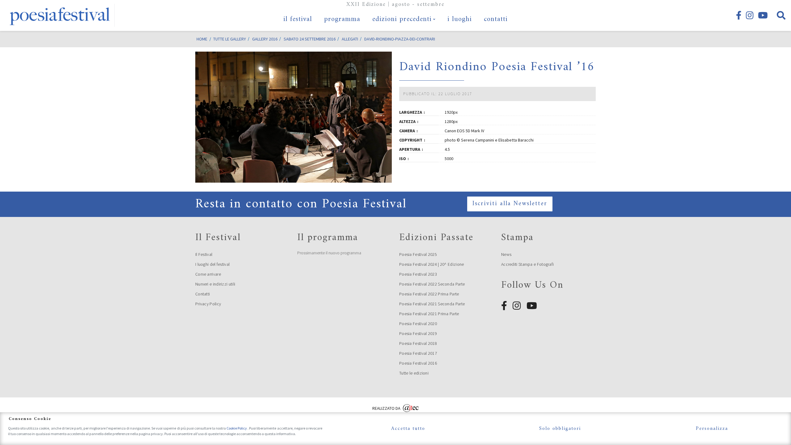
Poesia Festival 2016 (418, 363)
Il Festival (203, 254)
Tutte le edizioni (414, 373)
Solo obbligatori (560, 428)
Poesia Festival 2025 (418, 254)
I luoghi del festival (212, 264)
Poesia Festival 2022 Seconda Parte (432, 284)
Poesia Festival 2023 (418, 274)
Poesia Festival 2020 (418, 323)
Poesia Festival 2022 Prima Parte (429, 294)
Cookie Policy (236, 428)
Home (202, 39)
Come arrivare (208, 274)
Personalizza (712, 428)
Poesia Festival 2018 (418, 343)
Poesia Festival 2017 (418, 353)
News (506, 254)
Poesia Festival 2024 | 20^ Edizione (431, 264)
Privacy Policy (208, 304)
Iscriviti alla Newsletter (509, 203)
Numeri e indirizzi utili (215, 284)
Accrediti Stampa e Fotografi (527, 264)
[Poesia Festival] (60, 15)
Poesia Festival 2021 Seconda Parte (432, 304)
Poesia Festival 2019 (418, 333)
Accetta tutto (408, 428)
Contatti (202, 294)
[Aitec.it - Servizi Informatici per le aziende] (411, 407)
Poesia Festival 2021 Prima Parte (429, 313)
